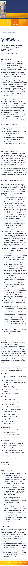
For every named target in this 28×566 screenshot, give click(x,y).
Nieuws (20, 20)
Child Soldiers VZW (5, 29)
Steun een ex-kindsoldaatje (15, 22)
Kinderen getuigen (9, 21)
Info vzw (24, 21)
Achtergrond (3, 20)
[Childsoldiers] (17, 9)
